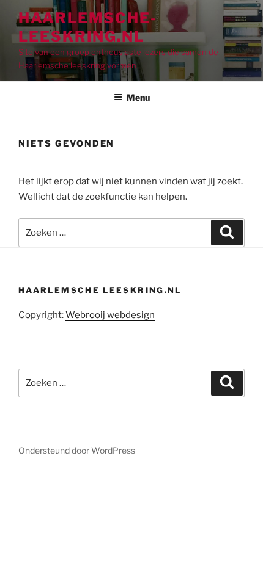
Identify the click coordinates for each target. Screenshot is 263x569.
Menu (138, 97)
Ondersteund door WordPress (76, 450)
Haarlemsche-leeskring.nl (87, 27)
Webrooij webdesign (110, 315)
